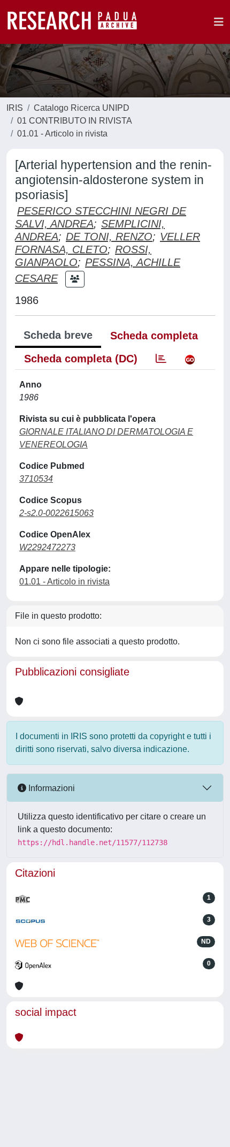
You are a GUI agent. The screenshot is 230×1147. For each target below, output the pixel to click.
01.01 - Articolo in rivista (62, 133)
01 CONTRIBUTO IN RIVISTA (74, 120)
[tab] (161, 358)
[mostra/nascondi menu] (219, 22)
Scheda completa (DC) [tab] (80, 358)
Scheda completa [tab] (154, 335)
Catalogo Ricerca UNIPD (81, 107)
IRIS (14, 107)
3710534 (36, 478)
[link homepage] (77, 21)
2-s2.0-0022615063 (56, 513)
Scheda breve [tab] (58, 335)
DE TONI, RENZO (109, 236)
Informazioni (50, 788)
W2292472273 (47, 547)
